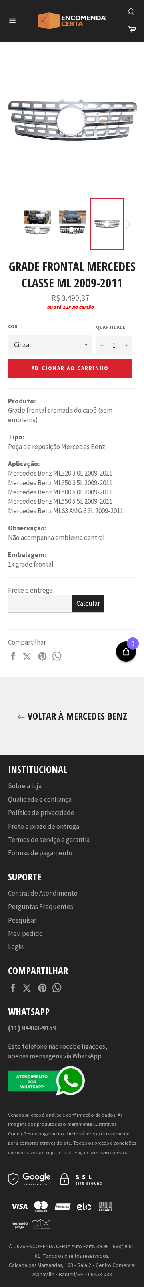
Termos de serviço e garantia (49, 839)
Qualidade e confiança (40, 799)
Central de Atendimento (43, 893)
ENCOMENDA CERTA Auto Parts (60, 1246)
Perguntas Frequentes (40, 906)
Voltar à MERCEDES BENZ (76, 715)
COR (12, 326)
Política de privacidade (41, 812)
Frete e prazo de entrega (43, 826)
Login (16, 946)
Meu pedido (25, 933)
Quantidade (111, 327)
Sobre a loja (25, 785)
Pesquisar (22, 920)
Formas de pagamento (40, 852)
